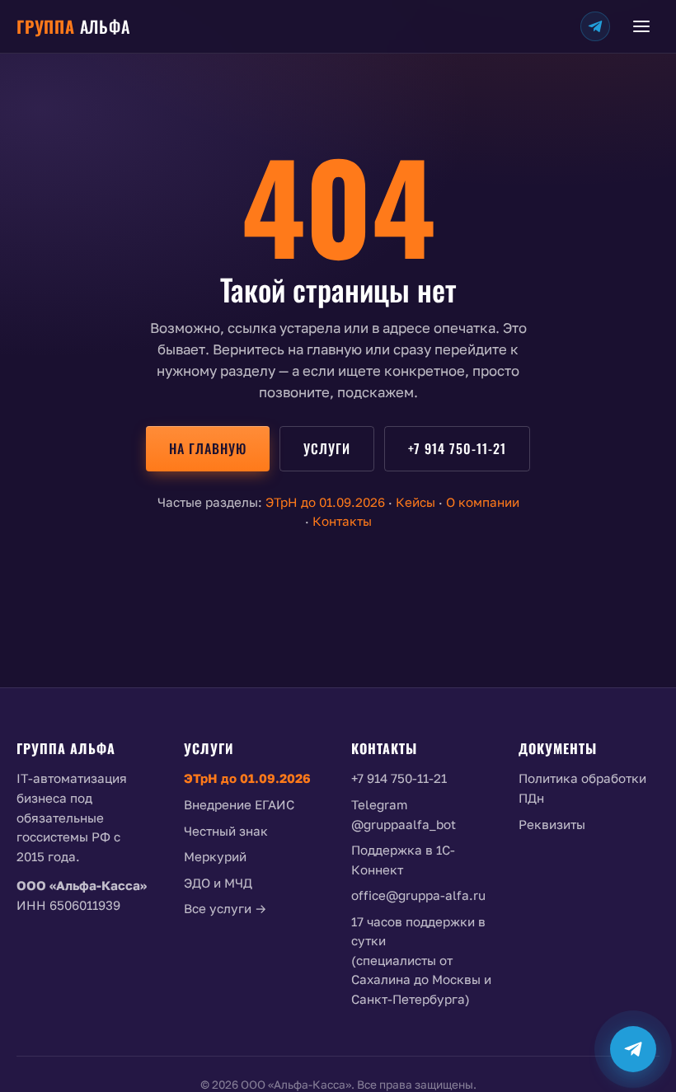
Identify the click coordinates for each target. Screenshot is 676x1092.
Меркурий (215, 856)
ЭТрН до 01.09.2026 (325, 501)
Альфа (73, 26)
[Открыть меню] (641, 26)
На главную (207, 448)
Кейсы (415, 501)
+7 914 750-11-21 (457, 448)
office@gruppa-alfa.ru (418, 895)
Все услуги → (225, 908)
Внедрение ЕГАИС (239, 804)
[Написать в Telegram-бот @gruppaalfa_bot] (633, 1049)
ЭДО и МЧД (218, 882)
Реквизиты (552, 824)
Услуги (326, 448)
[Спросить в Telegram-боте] (595, 26)
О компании (482, 501)
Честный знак (226, 830)
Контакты (342, 520)
